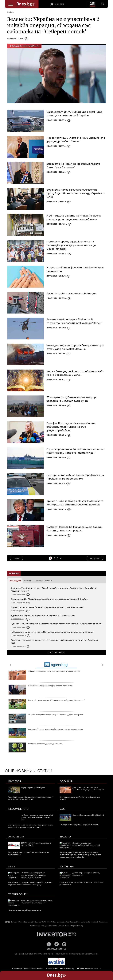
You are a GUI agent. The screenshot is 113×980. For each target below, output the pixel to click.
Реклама (48, 953)
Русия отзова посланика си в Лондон (71, 293)
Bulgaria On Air (40, 922)
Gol (62, 808)
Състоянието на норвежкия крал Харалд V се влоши (50, 686)
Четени (28, 580)
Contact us (96, 969)
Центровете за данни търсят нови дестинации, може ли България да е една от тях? (30, 826)
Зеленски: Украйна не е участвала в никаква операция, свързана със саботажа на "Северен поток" (53, 25)
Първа (17, 558)
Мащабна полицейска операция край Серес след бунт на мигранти (55, 715)
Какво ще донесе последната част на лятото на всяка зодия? (37, 901)
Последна (94, 558)
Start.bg (44, 926)
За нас (18, 953)
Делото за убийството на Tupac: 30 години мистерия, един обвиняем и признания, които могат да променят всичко (80, 854)
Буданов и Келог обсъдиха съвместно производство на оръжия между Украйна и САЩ (75, 193)
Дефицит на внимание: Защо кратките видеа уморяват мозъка (54, 671)
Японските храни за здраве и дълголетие (45, 744)
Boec (67, 926)
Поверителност (64, 953)
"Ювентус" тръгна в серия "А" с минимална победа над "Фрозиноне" (56, 700)
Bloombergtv (18, 808)
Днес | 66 (59, 4)
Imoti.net (94, 922)
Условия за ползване (86, 953)
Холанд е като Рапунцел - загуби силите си (79, 825)
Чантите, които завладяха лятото (24, 910)
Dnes (20, 922)
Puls (11, 866)
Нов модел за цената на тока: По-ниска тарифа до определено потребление (52, 632)
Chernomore (52, 926)
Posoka (61, 926)
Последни (15, 580)
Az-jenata (67, 866)
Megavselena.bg (76, 926)
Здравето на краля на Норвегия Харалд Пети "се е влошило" (43, 615)
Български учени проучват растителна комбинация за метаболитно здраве (33, 875)
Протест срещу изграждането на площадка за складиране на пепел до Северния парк (71, 245)
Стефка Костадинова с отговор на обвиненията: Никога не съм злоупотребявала (71, 427)
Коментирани (44, 580)
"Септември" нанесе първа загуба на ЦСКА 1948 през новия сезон (55, 729)
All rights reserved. (52, 969)
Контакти (36, 953)
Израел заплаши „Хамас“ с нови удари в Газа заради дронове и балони (47, 607)
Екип (26, 953)
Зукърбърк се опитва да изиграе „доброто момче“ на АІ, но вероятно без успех (30, 798)
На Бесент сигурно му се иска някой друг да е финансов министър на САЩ (37, 817)
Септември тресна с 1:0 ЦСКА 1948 (88, 815)
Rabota (101, 922)
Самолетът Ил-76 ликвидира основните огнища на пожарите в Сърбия (49, 599)
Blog (38, 926)
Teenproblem (18, 894)
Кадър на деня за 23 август (33, 788)
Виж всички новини (56, 652)
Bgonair (66, 781)
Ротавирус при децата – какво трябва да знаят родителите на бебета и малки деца (30, 883)
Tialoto (65, 836)
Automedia (16, 836)
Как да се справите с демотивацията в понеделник (86, 844)
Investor (14, 781)
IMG (7, 922)
